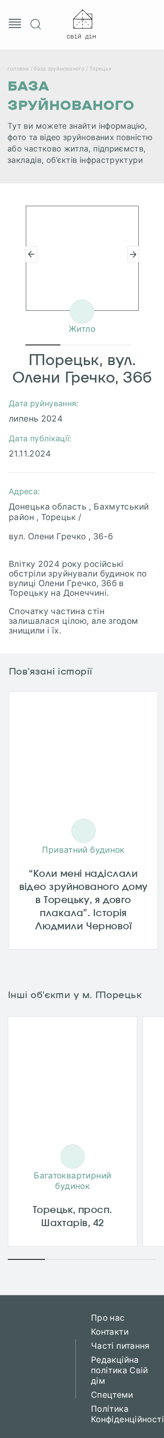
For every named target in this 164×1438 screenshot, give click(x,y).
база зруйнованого (59, 68)
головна (18, 68)
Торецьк (100, 68)
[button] (133, 254)
